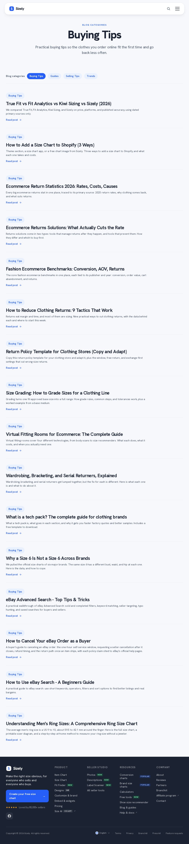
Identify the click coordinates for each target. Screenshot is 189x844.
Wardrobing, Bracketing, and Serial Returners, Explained (61, 476)
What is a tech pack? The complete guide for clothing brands (66, 517)
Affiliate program (167, 795)
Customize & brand (66, 795)
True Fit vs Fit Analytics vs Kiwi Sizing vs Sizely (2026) (58, 104)
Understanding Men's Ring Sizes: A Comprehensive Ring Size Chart (71, 724)
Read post (12, 119)
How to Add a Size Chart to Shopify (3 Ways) (50, 145)
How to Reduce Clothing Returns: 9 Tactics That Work (59, 310)
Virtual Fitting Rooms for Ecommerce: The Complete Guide (64, 434)
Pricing (59, 806)
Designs (62, 790)
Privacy (129, 833)
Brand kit (161, 790)
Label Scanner (99, 785)
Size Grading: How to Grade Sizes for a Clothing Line (57, 393)
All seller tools (95, 790)
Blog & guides (128, 807)
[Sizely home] (16, 8)
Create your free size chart (27, 796)
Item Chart (61, 774)
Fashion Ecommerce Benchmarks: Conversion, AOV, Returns (65, 269)
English (102, 832)
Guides (54, 76)
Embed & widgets (65, 800)
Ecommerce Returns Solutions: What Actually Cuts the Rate (65, 228)
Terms (118, 833)
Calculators (127, 791)
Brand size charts (134, 784)
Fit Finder (63, 785)
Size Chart (61, 780)
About (160, 774)
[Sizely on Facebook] (9, 815)
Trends (91, 76)
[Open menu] (177, 9)
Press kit (156, 833)
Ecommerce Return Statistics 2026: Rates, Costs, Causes (62, 186)
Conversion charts (134, 776)
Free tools (129, 797)
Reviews (161, 780)
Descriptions (98, 780)
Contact (161, 800)
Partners (161, 785)
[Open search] (168, 9)
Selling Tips (72, 76)
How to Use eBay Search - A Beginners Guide (50, 682)
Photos (94, 774)
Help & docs (128, 812)
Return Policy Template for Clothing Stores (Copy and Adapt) (66, 352)
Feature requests (174, 833)
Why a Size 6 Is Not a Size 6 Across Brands (48, 558)
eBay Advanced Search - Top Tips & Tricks (48, 600)
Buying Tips (36, 76)
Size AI (65, 811)
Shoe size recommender (134, 802)
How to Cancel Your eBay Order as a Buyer (48, 641)
